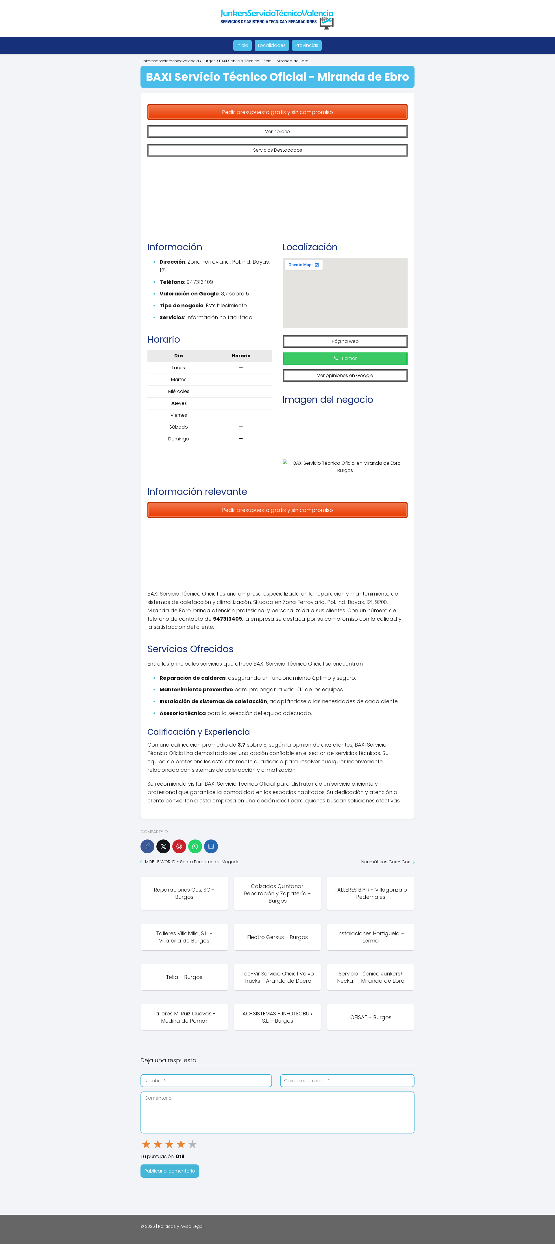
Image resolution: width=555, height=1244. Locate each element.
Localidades (272, 45)
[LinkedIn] (211, 846)
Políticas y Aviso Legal (181, 1226)
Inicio (242, 45)
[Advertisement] (277, 194)
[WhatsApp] (195, 846)
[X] (163, 846)
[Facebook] (147, 846)
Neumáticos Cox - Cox (385, 862)
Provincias (306, 45)
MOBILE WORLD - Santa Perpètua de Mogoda (192, 862)
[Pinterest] (179, 846)
